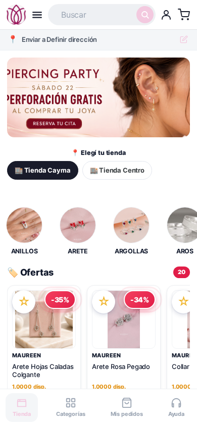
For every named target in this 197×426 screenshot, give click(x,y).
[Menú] (37, 15)
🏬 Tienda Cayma (43, 170)
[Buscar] (145, 14)
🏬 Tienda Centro (117, 170)
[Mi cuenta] (166, 15)
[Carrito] (184, 15)
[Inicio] (16, 15)
